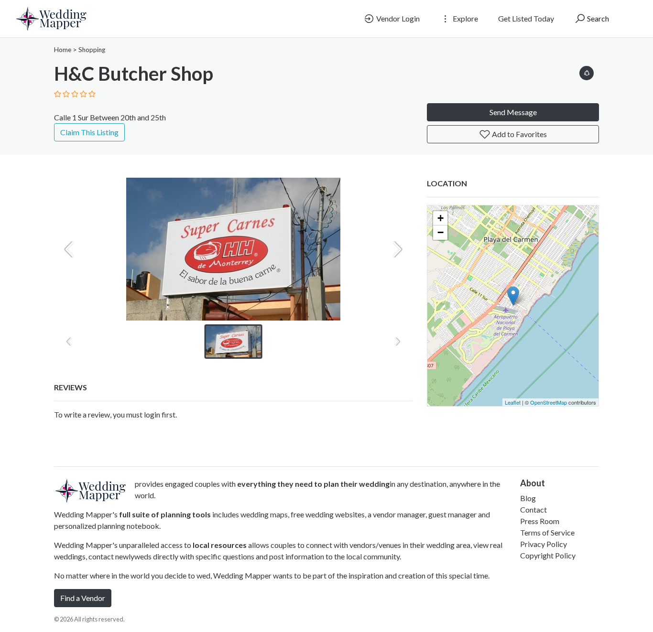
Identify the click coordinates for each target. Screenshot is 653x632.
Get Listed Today (526, 18)
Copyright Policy (548, 555)
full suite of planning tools (165, 514)
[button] (586, 71)
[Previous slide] (69, 249)
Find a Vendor (82, 597)
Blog (528, 498)
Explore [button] (464, 18)
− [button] (440, 232)
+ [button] (440, 218)
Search (597, 18)
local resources (220, 544)
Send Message (513, 112)
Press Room (539, 520)
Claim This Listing (89, 132)
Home (62, 50)
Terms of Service (547, 532)
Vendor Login (397, 18)
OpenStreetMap (548, 402)
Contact (533, 509)
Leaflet (513, 402)
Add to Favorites (518, 134)
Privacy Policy (543, 543)
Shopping (91, 50)
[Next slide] (397, 249)
